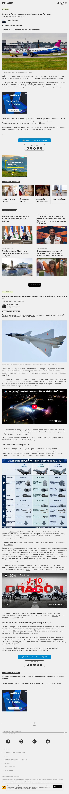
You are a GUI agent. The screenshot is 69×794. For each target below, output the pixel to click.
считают (55, 615)
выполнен (13, 532)
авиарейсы (6, 25)
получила (32, 565)
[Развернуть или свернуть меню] (66, 3)
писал (23, 127)
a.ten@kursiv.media (12, 307)
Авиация (12, 25)
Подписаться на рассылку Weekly (12, 731)
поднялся (34, 453)
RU (62, 3)
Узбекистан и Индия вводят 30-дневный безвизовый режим (16, 218)
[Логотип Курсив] (7, 3)
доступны (32, 78)
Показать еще (34, 285)
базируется (6, 440)
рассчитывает (17, 87)
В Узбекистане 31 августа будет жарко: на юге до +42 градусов (15, 253)
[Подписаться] (66, 733)
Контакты (7, 763)
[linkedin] (48, 741)
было (28, 569)
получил (34, 382)
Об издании (7, 749)
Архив (6, 756)
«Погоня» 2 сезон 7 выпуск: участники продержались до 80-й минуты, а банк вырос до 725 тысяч (51, 219)
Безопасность (7, 292)
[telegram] (34, 741)
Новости (5, 9)
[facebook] (8, 741)
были (61, 627)
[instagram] (21, 741)
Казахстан (19, 25)
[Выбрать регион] (58, 3)
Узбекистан (17, 311)
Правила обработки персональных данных (15, 759)
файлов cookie (32, 788)
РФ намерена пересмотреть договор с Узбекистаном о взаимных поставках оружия (33, 677)
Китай (10, 311)
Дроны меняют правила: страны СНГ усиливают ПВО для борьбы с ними (31, 683)
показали (5, 371)
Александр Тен (12, 304)
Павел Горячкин (13, 20)
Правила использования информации (14, 752)
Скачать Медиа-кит (9, 766)
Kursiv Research (8, 770)
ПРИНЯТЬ (57, 786)
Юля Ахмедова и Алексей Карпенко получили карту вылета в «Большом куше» (50, 253)
